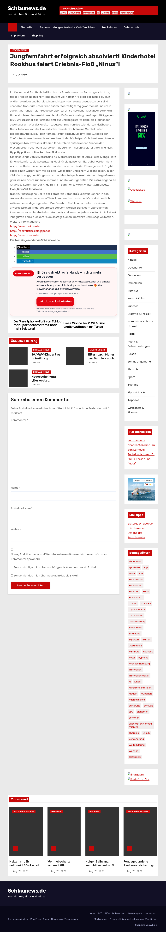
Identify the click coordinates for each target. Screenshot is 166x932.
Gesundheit (74, 12)
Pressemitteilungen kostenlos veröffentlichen (67, 27)
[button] (157, 31)
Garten (146, 639)
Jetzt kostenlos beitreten (55, 301)
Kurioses (133, 306)
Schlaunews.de (27, 8)
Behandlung (135, 585)
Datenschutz (131, 27)
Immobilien (89, 12)
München (146, 693)
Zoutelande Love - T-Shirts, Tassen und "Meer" (141, 458)
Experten (134, 639)
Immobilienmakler (139, 675)
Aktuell (132, 260)
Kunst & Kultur (137, 298)
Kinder (137, 681)
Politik (131, 334)
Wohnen (133, 751)
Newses (55, 919)
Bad (141, 573)
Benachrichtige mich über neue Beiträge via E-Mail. (46, 575)
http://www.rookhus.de (25, 226)
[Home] (12, 27)
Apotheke (134, 567)
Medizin (133, 693)
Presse (36, 362)
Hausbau (148, 651)
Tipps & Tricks (137, 392)
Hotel (132, 657)
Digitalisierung (137, 621)
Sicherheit (142, 711)
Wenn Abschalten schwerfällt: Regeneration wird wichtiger (60, 867)
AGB (100, 913)
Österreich (135, 757)
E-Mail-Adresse (22, 508)
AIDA (107, 913)
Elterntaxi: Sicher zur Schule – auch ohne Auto (101, 358)
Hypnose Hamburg (139, 663)
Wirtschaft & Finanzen (23, 811)
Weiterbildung (137, 745)
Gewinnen (134, 275)
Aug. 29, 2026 (20, 871)
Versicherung (127, 12)
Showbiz (133, 369)
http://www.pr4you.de (24, 235)
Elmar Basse (135, 627)
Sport (131, 377)
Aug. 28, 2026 (59, 871)
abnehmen (135, 561)
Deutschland (136, 615)
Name (15, 488)
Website (16, 529)
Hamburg (134, 651)
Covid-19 (146, 603)
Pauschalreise (136, 537)
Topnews (133, 400)
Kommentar (19, 420)
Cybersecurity (137, 609)
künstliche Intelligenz (141, 687)
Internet (133, 291)
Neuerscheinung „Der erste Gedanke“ (44, 380)
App (145, 567)
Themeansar (71, 919)
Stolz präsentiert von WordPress (25, 919)
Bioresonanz (135, 597)
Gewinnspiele (135, 913)
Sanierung (134, 705)
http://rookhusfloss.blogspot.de (30, 231)
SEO (131, 711)
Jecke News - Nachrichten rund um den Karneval (141, 445)
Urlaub (146, 733)
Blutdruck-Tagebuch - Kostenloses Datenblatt (141, 528)
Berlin (115, 12)
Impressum (18, 35)
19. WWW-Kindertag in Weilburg (46, 356)
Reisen (132, 354)
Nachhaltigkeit (137, 699)
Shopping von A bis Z (146, 924)
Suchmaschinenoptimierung (140, 725)
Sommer (134, 717)
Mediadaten (109, 27)
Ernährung (134, 633)
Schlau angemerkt (139, 361)
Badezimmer (136, 579)
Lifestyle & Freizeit (19, 50)
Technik (133, 385)
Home (92, 913)
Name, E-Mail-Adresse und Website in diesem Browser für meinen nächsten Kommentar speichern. (59, 556)
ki (98, 12)
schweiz (148, 705)
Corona (105, 12)
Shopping (37, 35)
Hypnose (143, 657)
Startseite (27, 27)
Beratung (134, 591)
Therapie (134, 733)
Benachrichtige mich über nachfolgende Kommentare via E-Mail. (55, 567)
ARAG (63, 12)
